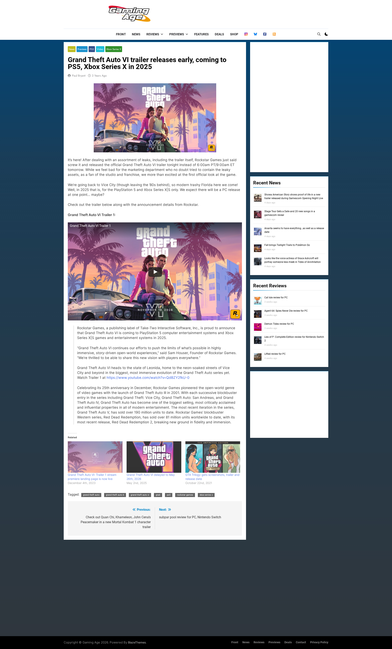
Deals (219, 34)
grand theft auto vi (140, 495)
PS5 (92, 49)
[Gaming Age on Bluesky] (255, 34)
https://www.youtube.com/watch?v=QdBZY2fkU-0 (148, 378)
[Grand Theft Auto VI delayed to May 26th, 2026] (154, 457)
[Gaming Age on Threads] (246, 34)
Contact (301, 642)
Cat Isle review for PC (276, 297)
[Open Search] (319, 34)
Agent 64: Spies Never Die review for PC (286, 310)
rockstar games (185, 495)
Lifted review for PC (275, 353)
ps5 (168, 495)
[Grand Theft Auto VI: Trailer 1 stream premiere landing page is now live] (95, 457)
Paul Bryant (78, 76)
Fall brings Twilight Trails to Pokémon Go (287, 245)
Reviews (152, 34)
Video (100, 49)
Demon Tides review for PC (279, 323)
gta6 (158, 495)
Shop (234, 34)
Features (201, 34)
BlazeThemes (137, 642)
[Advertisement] (254, 13)
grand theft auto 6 (115, 495)
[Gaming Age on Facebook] (265, 34)
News (136, 34)
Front (121, 34)
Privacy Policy (319, 642)
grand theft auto (91, 495)
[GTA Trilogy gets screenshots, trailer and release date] (212, 457)
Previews (176, 34)
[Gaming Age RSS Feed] (274, 34)
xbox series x (206, 495)
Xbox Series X (113, 49)
